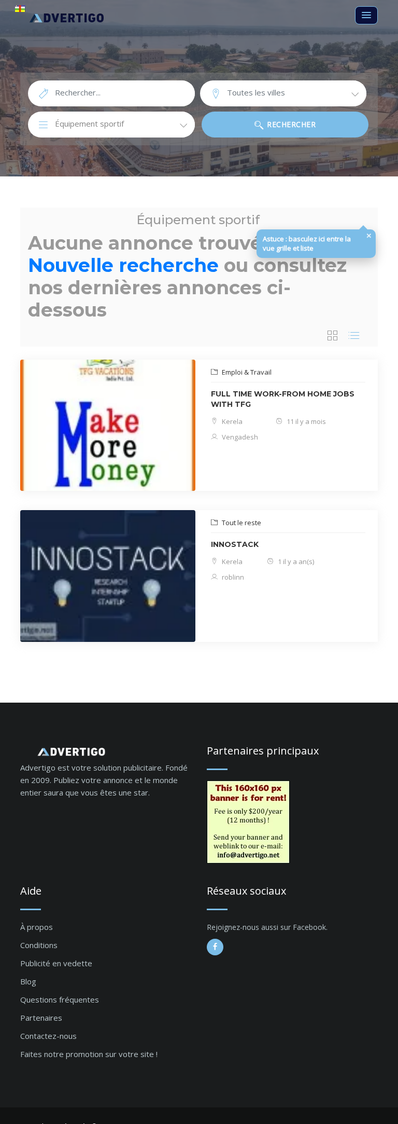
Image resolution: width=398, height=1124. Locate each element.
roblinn (232, 577)
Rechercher (290, 124)
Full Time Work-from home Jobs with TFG (282, 399)
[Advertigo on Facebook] (215, 947)
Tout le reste (240, 522)
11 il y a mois (305, 421)
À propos (36, 927)
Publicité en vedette (56, 963)
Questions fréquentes (59, 999)
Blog (28, 981)
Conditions (39, 945)
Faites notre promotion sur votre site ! (89, 1054)
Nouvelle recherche (123, 265)
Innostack (235, 544)
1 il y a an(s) (295, 561)
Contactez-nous (48, 1036)
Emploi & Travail (246, 372)
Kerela (231, 421)
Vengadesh (239, 437)
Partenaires (41, 1017)
